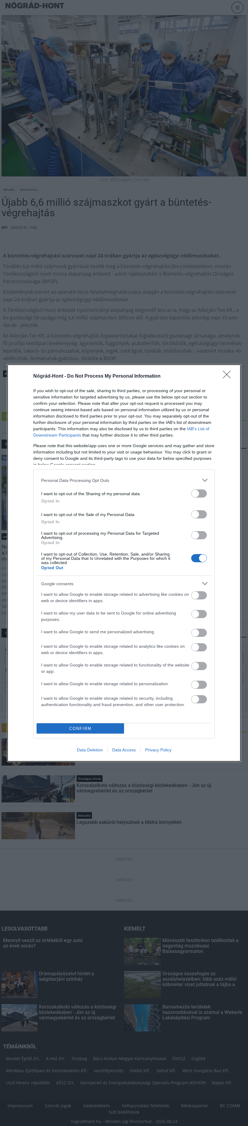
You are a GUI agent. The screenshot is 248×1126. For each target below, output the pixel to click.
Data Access (124, 749)
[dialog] (124, 563)
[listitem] (124, 480)
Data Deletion (90, 749)
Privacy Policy (158, 749)
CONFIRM (80, 728)
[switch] (199, 493)
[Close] (228, 376)
